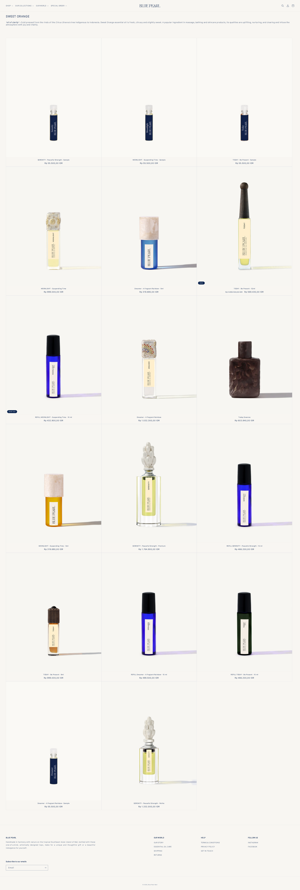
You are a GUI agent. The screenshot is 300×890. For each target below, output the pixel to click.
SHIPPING (158, 851)
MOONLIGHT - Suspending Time (53, 289)
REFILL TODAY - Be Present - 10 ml (244, 674)
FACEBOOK (252, 847)
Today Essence (244, 417)
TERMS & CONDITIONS (210, 843)
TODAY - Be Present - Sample (244, 160)
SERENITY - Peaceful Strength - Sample (53, 160)
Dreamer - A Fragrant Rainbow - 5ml (149, 289)
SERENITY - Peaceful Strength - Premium (149, 546)
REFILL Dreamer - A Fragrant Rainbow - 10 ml (149, 674)
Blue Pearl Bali (153, 884)
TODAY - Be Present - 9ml (53, 674)
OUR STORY (158, 843)
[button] (9, 5)
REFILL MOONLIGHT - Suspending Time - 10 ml (53, 417)
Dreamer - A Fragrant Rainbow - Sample (54, 803)
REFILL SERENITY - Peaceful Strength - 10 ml (244, 546)
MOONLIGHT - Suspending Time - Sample (149, 160)
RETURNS (158, 855)
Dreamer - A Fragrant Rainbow (149, 417)
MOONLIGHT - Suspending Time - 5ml (54, 546)
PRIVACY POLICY (208, 847)
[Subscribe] (45, 867)
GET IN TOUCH (207, 851)
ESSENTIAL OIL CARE (163, 847)
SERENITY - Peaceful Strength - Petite (149, 803)
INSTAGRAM (253, 843)
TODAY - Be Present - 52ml (244, 289)
